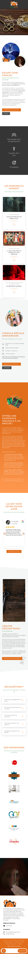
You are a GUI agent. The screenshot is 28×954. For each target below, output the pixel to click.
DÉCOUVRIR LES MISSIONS (12, 658)
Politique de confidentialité (17, 940)
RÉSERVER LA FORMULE (11, 364)
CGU (5, 940)
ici (14, 691)
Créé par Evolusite (15, 946)
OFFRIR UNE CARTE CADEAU (13, 480)
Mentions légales (8, 942)
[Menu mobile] (4, 951)
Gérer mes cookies (11, 944)
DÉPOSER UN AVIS (14, 551)
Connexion (19, 944)
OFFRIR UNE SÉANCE (14, 886)
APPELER (7, 367)
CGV (8, 940)
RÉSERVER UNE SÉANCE (11, 110)
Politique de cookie (19, 942)
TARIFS (6, 113)
